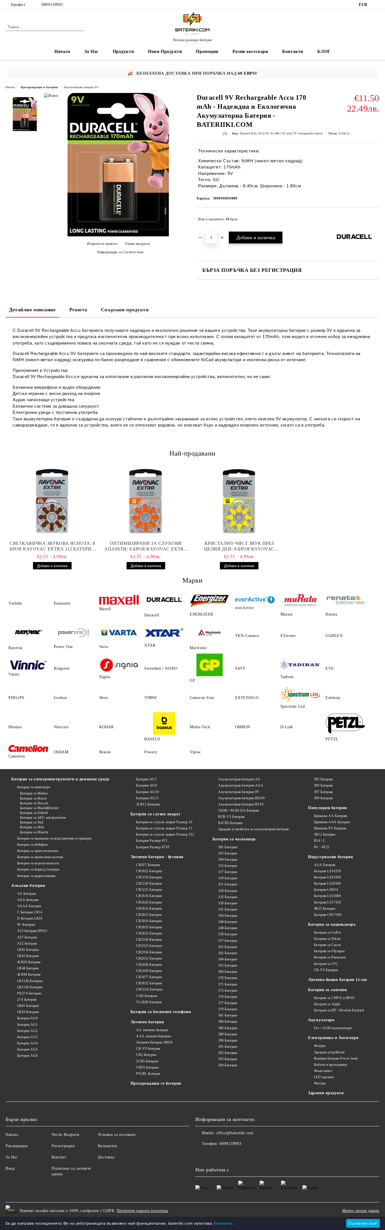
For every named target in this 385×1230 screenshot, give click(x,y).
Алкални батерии (28, 885)
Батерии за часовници (234, 839)
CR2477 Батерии (149, 977)
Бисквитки (108, 1146)
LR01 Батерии (28, 1006)
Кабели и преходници (330, 1065)
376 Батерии (227, 997)
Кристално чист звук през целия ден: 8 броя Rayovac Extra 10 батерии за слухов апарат (239, 546)
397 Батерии (323, 792)
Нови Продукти (165, 51)
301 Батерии (227, 847)
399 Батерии (323, 798)
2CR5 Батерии (147, 1061)
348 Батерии (227, 928)
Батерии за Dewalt (34, 803)
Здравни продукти (326, 1093)
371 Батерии (227, 984)
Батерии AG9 (146, 785)
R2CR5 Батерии (230, 823)
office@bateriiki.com (234, 1133)
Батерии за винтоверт (33, 787)
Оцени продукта (137, 244)
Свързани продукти (125, 309)
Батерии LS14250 (327, 871)
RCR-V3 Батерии (231, 817)
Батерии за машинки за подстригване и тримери (54, 838)
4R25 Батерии (324, 909)
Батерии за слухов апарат (155, 814)
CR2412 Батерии (149, 958)
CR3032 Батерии (149, 983)
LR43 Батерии (28, 956)
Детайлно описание (32, 309)
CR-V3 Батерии (326, 970)
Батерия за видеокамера (331, 924)
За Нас (91, 51)
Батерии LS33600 (327, 896)
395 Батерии (323, 779)
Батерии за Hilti (32, 827)
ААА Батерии (28, 900)
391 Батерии (227, 1047)
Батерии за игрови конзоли (38, 863)
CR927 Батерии (148, 865)
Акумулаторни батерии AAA (240, 785)
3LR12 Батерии (148, 804)
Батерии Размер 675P (152, 847)
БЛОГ (324, 51)
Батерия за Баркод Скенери (38, 869)
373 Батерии (227, 991)
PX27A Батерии (29, 993)
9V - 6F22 (321, 847)
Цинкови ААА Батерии (332, 822)
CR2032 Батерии (149, 933)
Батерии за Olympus (329, 951)
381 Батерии (227, 1015)
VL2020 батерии (148, 1002)
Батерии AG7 (146, 779)
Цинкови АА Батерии (330, 816)
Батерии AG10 (147, 792)
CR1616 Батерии (149, 896)
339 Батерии (227, 903)
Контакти (292, 51)
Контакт (59, 1157)
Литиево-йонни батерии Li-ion (337, 980)
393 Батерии (227, 1059)
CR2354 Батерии (149, 952)
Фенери (319, 1046)
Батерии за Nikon (327, 939)
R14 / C (319, 841)
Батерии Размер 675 (151, 841)
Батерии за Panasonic (330, 957)
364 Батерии (227, 959)
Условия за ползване (117, 1135)
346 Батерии (227, 922)
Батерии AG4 (27, 1043)
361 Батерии (227, 947)
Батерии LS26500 (327, 883)
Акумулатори (321, 1020)
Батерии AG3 (27, 1037)
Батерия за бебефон (32, 845)
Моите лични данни (360, 1211)
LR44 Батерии (28, 968)
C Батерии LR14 (29, 912)
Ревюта (78, 309)
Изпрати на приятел (102, 244)
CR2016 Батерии (149, 921)
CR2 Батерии (146, 1055)
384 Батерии (227, 1021)
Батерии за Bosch (33, 798)
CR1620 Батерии (149, 902)
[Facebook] (376, 5)
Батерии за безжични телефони (160, 1012)
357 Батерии (227, 941)
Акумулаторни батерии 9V (80, 87)
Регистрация (63, 1146)
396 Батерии (323, 785)
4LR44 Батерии (29, 974)
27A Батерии (27, 1000)
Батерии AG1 (27, 1025)
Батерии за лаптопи (327, 990)
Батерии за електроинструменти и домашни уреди (60, 779)
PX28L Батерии (148, 1074)
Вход (10, 1168)
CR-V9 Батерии (148, 1049)
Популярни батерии (327, 808)
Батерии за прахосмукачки (37, 851)
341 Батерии (227, 909)
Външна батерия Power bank (336, 1058)
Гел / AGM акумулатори (332, 1028)
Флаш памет (323, 1071)
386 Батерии (227, 1028)
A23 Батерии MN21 (32, 931)
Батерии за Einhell (34, 813)
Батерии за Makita (34, 793)
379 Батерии (227, 1009)
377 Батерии (227, 1003)
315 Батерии (227, 866)
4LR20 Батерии (29, 962)
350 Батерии (227, 934)
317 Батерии (227, 872)
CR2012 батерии (148, 915)
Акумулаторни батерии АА (239, 779)
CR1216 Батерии (149, 877)
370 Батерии (227, 978)
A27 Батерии (27, 937)
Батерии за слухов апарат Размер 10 (164, 822)
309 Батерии (227, 860)
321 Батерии (227, 884)
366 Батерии (227, 972)
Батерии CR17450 (327, 915)
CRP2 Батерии (147, 1067)
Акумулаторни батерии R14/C (241, 804)
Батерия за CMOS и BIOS (334, 998)
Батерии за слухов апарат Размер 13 (164, 828)
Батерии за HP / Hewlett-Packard (339, 1010)
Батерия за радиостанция (36, 876)
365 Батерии (227, 965)
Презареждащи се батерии (39, 87)
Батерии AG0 (27, 1018)
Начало (62, 51)
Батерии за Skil (31, 822)
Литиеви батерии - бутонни (156, 857)
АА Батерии (26, 894)
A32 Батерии (27, 943)
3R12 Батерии (324, 834)
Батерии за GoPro (327, 932)
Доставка (106, 1157)
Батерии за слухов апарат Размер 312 (165, 834)
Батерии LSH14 (326, 890)
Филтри (320, 1083)
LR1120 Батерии (29, 987)
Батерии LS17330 (327, 902)
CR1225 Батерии (149, 890)
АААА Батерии (29, 906)
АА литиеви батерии (152, 1030)
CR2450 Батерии (149, 971)
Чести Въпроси (65, 1135)
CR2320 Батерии (149, 940)
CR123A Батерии (149, 989)
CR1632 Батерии (149, 909)
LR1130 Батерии (29, 981)
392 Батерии (227, 1053)
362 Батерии (227, 953)
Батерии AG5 (27, 1049)
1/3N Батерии (146, 996)
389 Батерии (227, 1034)
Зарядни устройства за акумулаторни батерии (253, 829)
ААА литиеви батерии (153, 1036)
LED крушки (324, 1077)
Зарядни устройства (329, 1052)
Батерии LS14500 (327, 877)
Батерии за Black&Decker (39, 808)
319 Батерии (227, 878)
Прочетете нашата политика (142, 1211)
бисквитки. (223, 1223)
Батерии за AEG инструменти (43, 818)
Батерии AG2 (27, 1031)
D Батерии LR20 (29, 918)
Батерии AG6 (27, 1056)
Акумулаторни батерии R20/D (241, 798)
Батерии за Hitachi (34, 832)
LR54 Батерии (28, 1012)
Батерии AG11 (147, 798)
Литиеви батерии (147, 1022)
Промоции (207, 51)
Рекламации (17, 1146)
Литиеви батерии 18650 (154, 1042)
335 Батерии (227, 897)
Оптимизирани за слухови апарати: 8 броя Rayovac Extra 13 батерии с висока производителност (145, 546)
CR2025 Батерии (149, 927)
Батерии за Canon (327, 945)
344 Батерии (227, 916)
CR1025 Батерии (149, 871)
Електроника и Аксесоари (333, 1038)
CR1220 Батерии (149, 883)
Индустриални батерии (330, 857)
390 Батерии (227, 1040)
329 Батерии (227, 891)
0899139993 (52, 5)
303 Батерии (227, 853)
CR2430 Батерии (149, 965)
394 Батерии (227, 1065)
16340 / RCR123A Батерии (238, 810)
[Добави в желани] (375, 219)
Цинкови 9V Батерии (330, 828)
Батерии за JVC (326, 964)
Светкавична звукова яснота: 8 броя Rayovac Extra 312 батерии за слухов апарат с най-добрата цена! (52, 546)
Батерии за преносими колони (40, 857)
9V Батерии (26, 925)
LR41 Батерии (28, 950)
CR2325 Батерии (149, 946)
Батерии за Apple (327, 1004)
